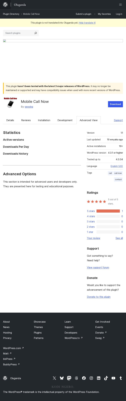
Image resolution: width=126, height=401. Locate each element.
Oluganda (15, 378)
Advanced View (89, 120)
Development (65, 120)
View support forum (98, 267)
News (6, 327)
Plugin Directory (11, 14)
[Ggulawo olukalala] (121, 4)
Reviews (26, 120)
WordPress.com (13, 348)
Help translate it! (87, 22)
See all (119, 238)
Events (99, 327)
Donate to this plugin (98, 296)
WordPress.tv (74, 338)
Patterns (38, 338)
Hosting (7, 332)
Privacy (7, 338)
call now (118, 173)
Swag (100, 338)
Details (10, 120)
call (110, 173)
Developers (71, 332)
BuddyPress (11, 364)
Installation (44, 120)
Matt (7, 353)
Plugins (38, 332)
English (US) (117, 166)
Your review (93, 238)
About (6, 321)
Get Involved (102, 321)
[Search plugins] (36, 33)
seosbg (29, 106)
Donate (101, 332)
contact (118, 179)
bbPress (9, 358)
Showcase (40, 321)
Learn (68, 321)
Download (115, 104)
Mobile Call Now (35, 101)
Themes (38, 327)
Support (118, 120)
